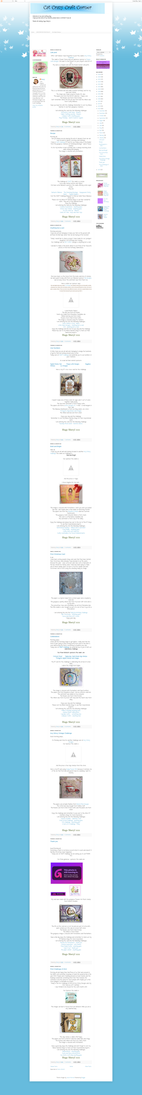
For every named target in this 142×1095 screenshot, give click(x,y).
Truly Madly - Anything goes (71, 530)
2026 (99, 74)
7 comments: (68, 440)
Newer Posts (54, 1066)
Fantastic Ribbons (56, 192)
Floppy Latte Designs (73, 364)
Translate (101, 56)
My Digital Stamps (56, 32)
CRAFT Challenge (64, 647)
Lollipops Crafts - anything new (71, 716)
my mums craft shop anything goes (71, 1055)
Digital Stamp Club (56, 364)
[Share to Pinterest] (79, 126)
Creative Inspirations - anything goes (71, 207)
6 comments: (68, 127)
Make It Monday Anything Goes (71, 711)
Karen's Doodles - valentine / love (71, 819)
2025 (99, 77)
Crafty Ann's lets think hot (71, 531)
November (102, 113)
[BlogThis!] (75, 126)
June (100, 125)
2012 (99, 109)
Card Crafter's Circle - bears (71, 323)
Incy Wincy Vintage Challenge (61, 733)
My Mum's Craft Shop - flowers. (71, 112)
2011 (99, 170)
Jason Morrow (70, 1078)
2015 (99, 101)
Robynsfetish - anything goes (71, 1051)
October (101, 116)
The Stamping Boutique (71, 192)
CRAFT (69, 182)
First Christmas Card (57, 554)
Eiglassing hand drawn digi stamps (76, 656)
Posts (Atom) (61, 1069)
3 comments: (68, 221)
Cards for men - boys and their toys (71, 212)
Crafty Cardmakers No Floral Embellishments (71, 533)
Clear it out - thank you (71, 948)
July (100, 123)
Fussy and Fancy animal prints (71, 1053)
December (102, 111)
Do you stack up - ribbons (71, 211)
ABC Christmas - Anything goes (71, 614)
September (102, 118)
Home (32, 32)
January (101, 138)
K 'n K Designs (68, 285)
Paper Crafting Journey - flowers (71, 114)
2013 (99, 106)
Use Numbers (55, 348)
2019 (99, 92)
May (100, 128)
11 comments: (68, 547)
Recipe (52, 133)
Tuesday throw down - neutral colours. (71, 424)
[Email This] (74, 126)
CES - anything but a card (71, 327)
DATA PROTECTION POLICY (43, 32)
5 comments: (68, 835)
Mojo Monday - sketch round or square (71, 118)
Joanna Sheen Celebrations (71, 712)
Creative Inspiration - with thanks (71, 945)
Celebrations (54, 636)
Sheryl (43, 79)
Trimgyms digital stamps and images (68, 658)
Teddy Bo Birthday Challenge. (79, 613)
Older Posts (88, 1066)
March (101, 133)
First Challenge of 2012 (58, 969)
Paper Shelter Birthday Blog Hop (106, 193)
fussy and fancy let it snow (71, 616)
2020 (99, 89)
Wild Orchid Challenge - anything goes (71, 821)
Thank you (54, 841)
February (101, 135)
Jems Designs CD (70, 406)
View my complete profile (38, 106)
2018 (99, 94)
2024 (99, 79)
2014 (99, 104)
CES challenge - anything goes (71, 822)
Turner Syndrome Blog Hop (106, 184)
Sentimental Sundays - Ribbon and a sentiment (71, 528)
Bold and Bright (55, 446)
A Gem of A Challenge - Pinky (71, 824)
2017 (99, 96)
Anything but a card (57, 228)
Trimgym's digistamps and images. (71, 411)
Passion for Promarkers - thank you (71, 943)
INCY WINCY (68, 242)
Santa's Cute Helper (106, 216)
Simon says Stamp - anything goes (71, 209)
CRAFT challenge (64, 355)
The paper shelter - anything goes (71, 950)
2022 (99, 84)
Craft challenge (60, 142)
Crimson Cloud (58, 656)
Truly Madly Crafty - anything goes (71, 946)
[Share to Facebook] (78, 126)
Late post (53, 52)
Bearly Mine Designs (83, 804)
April (100, 130)
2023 (99, 82)
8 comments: (68, 341)
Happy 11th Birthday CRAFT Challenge (106, 209)
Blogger (83, 1078)
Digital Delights (73, 194)
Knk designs (88, 278)
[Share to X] (77, 126)
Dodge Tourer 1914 (72, 769)
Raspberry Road (73, 511)
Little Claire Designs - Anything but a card (71, 325)
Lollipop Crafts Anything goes (71, 116)
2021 (99, 87)
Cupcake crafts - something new (71, 714)
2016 (99, 99)
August (101, 121)
